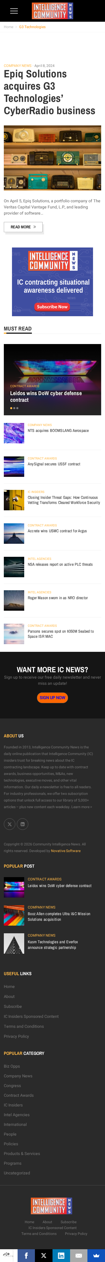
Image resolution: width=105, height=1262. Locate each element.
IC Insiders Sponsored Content (31, 1016)
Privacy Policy (16, 1036)
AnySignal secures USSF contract (54, 464)
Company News (17, 65)
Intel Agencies (39, 559)
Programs (12, 1163)
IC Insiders (36, 492)
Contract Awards (24, 386)
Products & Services (22, 1154)
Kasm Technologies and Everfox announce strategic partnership (53, 944)
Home (8, 27)
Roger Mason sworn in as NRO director (58, 597)
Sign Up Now (52, 698)
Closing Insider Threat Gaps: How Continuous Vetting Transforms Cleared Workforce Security (64, 499)
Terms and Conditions (24, 1026)
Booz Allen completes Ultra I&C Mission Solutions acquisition (59, 916)
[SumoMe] (96, 1255)
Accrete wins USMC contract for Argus (57, 531)
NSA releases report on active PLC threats (60, 564)
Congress (12, 1086)
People (10, 1134)
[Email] (79, 1255)
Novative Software (66, 851)
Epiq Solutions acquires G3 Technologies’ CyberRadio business (50, 91)
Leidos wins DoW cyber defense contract (46, 396)
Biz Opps (12, 1066)
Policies (11, 1144)
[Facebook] (26, 1255)
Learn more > (81, 807)
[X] (43, 1255)
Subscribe (13, 1007)
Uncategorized (17, 1173)
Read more (21, 227)
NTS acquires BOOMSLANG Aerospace (58, 430)
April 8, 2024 (44, 65)
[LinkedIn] (61, 1255)
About (9, 997)
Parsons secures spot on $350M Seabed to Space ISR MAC (61, 633)
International (15, 1125)
